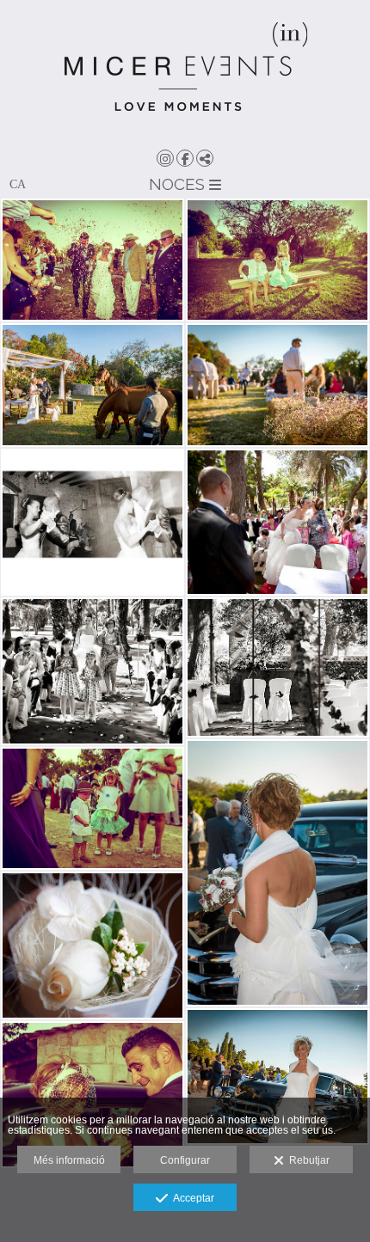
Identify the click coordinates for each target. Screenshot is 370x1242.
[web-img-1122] (277, 873)
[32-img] (277, 667)
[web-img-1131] (277, 384)
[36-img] (92, 671)
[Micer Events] (185, 72)
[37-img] (277, 522)
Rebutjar (307, 1160)
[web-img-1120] (277, 1076)
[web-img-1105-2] (92, 1095)
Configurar (185, 1160)
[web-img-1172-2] (277, 260)
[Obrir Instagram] (165, 158)
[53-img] (92, 522)
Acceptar (191, 1198)
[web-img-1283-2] (92, 260)
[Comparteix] (204, 158)
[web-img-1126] (92, 808)
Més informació (69, 1160)
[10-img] (92, 945)
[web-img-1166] (92, 384)
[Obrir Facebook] (185, 158)
